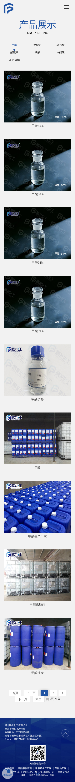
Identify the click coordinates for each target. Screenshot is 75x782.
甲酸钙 (37, 45)
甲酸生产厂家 (13, 771)
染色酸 (61, 45)
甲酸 (14, 45)
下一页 (22, 699)
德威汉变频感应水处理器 (41, 775)
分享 (23, 120)
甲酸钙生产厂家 (43, 768)
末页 (38, 699)
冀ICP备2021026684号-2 (26, 739)
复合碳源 (14, 60)
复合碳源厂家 (47, 771)
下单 (57, 120)
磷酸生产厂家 (30, 771)
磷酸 (37, 52)
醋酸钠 (14, 52)
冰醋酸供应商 (25, 768)
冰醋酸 (61, 52)
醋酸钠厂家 (61, 768)
